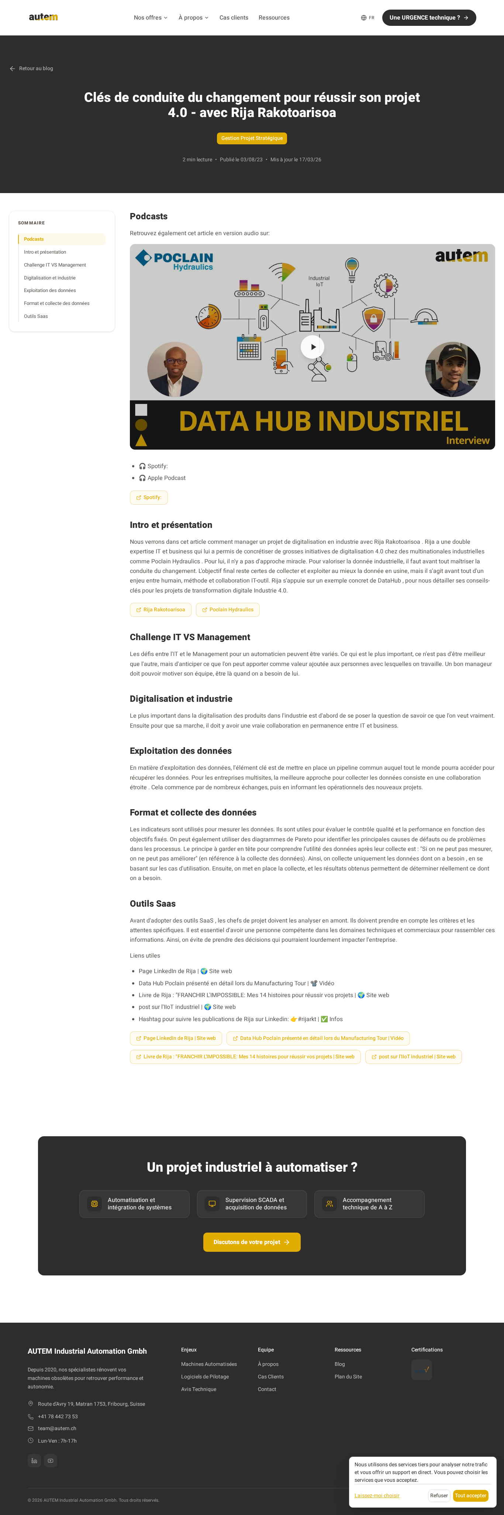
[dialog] (423, 1482)
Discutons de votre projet (247, 1242)
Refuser (439, 1495)
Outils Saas (36, 316)
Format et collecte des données (57, 303)
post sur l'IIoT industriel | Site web (417, 1057)
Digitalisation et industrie (50, 277)
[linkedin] (34, 1460)
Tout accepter (470, 1495)
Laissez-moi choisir (377, 1495)
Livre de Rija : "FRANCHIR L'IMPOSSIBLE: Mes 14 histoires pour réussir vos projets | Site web (249, 1057)
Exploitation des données (50, 290)
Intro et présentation (45, 251)
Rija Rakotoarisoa (164, 610)
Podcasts (34, 239)
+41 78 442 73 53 (58, 1416)
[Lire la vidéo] (312, 347)
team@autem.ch (57, 1428)
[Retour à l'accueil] (43, 18)
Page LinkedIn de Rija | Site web (180, 1038)
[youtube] (50, 1460)
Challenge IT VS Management (55, 264)
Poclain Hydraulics (231, 610)
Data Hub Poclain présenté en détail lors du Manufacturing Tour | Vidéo (322, 1038)
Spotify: (153, 497)
